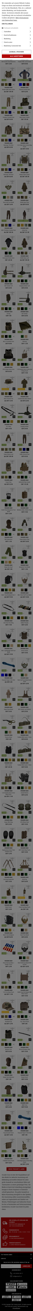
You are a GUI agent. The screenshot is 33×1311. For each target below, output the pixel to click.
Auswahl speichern (16, 52)
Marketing (7, 39)
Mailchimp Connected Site (12, 46)
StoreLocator (8, 42)
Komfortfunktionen (10, 35)
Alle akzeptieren (16, 56)
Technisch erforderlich (11, 28)
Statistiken (7, 31)
